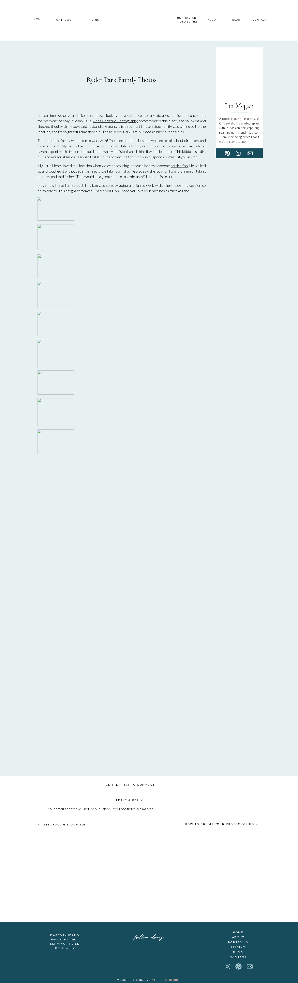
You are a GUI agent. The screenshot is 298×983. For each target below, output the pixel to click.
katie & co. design (165, 980)
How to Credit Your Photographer (220, 824)
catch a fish (179, 165)
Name (53, 872)
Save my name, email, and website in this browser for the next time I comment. (107, 921)
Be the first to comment (130, 784)
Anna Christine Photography (115, 121)
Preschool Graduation (64, 824)
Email (53, 886)
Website (54, 901)
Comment (56, 817)
